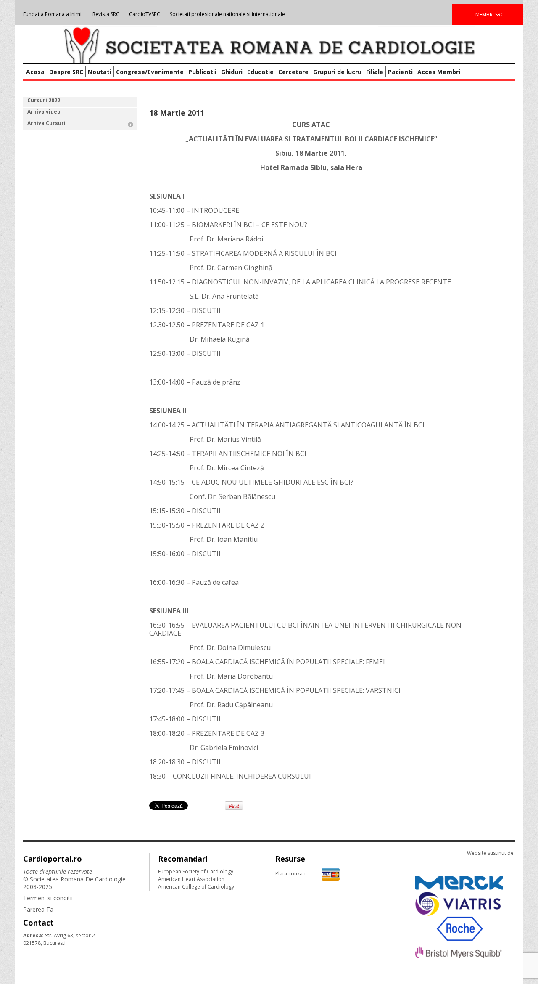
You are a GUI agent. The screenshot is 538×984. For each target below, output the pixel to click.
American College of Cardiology (196, 886)
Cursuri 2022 (43, 100)
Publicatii (202, 71)
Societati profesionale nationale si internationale (227, 14)
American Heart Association (191, 879)
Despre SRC (66, 71)
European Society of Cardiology (195, 871)
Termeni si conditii (48, 898)
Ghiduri (232, 71)
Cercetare (293, 71)
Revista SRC (105, 14)
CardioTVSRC (144, 14)
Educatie (260, 71)
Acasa (35, 71)
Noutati (99, 71)
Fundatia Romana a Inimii (53, 14)
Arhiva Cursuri (46, 123)
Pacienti (400, 71)
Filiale (374, 71)
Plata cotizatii (291, 873)
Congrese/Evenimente (150, 71)
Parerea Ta (38, 909)
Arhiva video (44, 111)
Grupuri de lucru (337, 71)
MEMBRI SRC (489, 14)
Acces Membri (438, 71)
